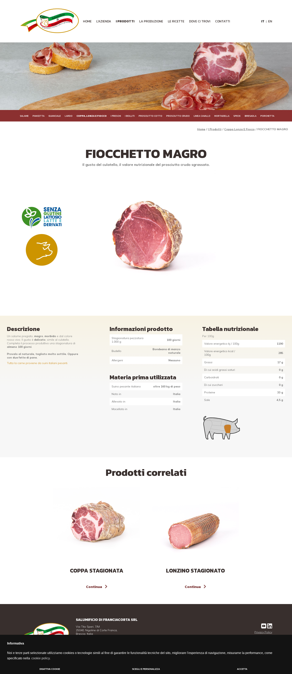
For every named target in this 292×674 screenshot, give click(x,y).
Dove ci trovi (199, 21)
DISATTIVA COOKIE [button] (50, 669)
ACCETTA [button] (242, 669)
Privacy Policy (263, 632)
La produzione (151, 21)
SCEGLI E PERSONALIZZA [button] (146, 669)
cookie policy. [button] (40, 658)
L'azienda (103, 21)
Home (201, 129)
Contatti (222, 21)
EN (270, 21)
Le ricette (176, 21)
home (87, 21)
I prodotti (125, 21)
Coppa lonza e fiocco (239, 129)
